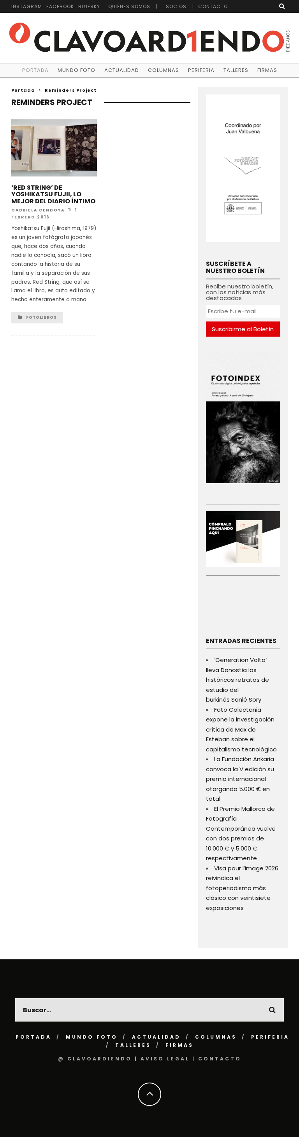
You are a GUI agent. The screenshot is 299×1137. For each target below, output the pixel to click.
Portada (35, 70)
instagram (26, 6)
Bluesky (89, 6)
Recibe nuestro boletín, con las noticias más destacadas (239, 292)
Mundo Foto (76, 70)
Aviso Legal (165, 1058)
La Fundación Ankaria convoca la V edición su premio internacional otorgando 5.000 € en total (240, 779)
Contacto (213, 6)
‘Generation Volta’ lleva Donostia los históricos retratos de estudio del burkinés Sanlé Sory (237, 680)
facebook (60, 6)
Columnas (163, 70)
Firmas (267, 70)
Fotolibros (41, 317)
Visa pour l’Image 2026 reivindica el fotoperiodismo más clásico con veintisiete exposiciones (242, 888)
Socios (176, 6)
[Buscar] (282, 6)
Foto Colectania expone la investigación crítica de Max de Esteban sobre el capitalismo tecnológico (241, 729)
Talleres (235, 70)
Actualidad (121, 70)
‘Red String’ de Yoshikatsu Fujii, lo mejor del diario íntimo (53, 194)
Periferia (201, 70)
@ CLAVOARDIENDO (95, 1058)
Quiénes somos (129, 6)
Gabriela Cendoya (38, 210)
